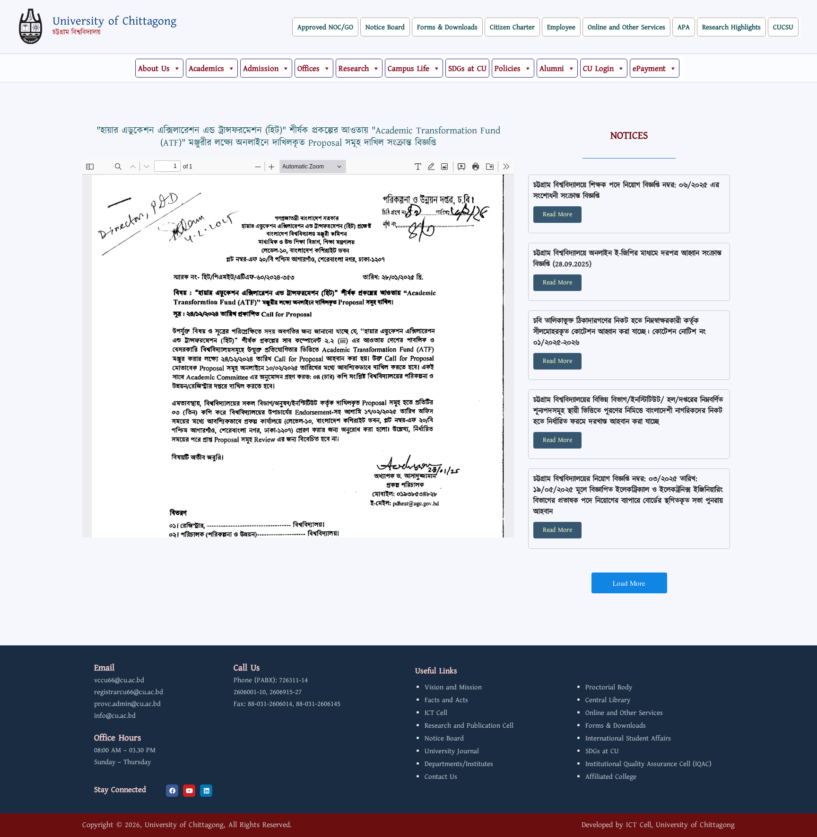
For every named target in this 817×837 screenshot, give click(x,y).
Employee (561, 27)
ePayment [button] (649, 68)
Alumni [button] (551, 68)
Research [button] (354, 68)
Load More (629, 583)
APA (684, 27)
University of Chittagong (114, 21)
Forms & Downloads (447, 27)
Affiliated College (610, 777)
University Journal (452, 751)
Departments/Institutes (459, 764)
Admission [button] (260, 68)
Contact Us (441, 777)
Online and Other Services (626, 27)
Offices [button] (308, 68)
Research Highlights (731, 27)
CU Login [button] (598, 68)
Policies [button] (508, 68)
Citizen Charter (512, 27)
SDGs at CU (467, 68)
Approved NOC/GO (325, 27)
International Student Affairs (628, 738)
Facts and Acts (446, 700)
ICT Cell (436, 713)
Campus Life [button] (408, 68)
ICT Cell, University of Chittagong (680, 824)
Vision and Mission (453, 687)
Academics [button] (206, 68)
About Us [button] (154, 68)
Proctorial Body (608, 687)
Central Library (607, 700)
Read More (557, 214)
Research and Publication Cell (469, 726)
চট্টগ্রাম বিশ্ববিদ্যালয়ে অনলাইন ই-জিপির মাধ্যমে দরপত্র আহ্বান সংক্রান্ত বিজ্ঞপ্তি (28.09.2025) (627, 259)
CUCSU (783, 27)
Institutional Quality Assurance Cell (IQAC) (648, 764)
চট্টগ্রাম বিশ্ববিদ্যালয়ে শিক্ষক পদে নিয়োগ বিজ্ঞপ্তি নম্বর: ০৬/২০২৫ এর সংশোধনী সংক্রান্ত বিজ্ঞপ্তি (626, 191)
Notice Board (385, 27)
